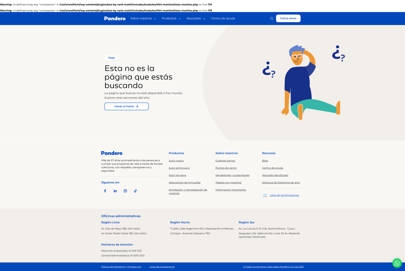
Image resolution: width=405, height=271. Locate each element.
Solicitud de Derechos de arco (281, 182)
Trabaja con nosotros (228, 182)
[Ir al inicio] (114, 18)
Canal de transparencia (162, 266)
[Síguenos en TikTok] (135, 191)
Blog (265, 160)
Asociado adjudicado (275, 175)
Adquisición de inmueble (185, 182)
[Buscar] (271, 18)
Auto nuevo (176, 160)
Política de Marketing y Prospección (121, 266)
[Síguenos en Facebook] (105, 191)
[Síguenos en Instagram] (125, 191)
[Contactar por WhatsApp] (397, 263)
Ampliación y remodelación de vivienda (188, 191)
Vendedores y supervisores (232, 175)
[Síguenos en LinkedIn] (115, 191)
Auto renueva (177, 175)
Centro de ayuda (272, 167)
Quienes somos (225, 160)
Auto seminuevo (179, 167)
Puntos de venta (226, 167)
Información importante (230, 189)
